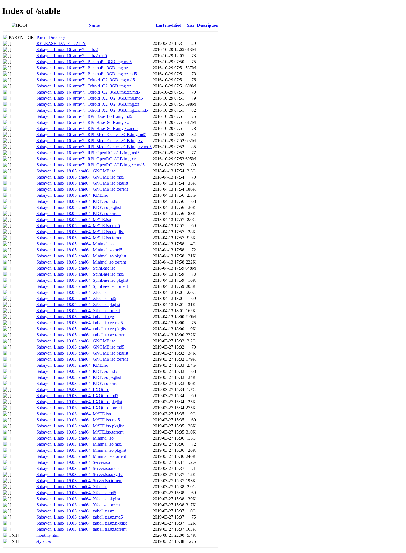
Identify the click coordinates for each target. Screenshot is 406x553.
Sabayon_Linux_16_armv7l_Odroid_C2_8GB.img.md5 (85, 80)
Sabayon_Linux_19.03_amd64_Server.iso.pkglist (79, 474)
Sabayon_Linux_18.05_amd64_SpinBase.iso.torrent (82, 286)
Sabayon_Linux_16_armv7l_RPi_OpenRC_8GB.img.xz (86, 158)
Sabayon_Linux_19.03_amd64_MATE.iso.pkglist (80, 426)
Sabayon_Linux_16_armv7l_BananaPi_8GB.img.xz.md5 (86, 73)
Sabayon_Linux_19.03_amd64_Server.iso (73, 462)
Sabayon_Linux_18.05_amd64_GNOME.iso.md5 (80, 177)
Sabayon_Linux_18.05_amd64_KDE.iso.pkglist (78, 207)
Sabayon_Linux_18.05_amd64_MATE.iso (73, 219)
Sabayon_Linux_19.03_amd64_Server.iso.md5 (77, 468)
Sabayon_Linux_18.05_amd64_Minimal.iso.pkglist (81, 256)
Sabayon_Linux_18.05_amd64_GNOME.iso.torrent (82, 189)
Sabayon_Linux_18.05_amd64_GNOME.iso (75, 171)
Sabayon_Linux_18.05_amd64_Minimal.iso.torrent (81, 262)
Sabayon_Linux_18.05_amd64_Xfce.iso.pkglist (78, 304)
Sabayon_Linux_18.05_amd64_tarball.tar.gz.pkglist (81, 328)
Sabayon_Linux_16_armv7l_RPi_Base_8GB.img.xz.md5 (87, 128)
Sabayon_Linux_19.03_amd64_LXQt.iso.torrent (79, 407)
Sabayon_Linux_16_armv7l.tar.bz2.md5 (71, 55)
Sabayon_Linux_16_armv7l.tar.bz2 (67, 49)
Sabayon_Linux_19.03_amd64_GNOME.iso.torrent (82, 359)
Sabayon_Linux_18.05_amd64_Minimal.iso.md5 (79, 250)
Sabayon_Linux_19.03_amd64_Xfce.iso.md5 (76, 492)
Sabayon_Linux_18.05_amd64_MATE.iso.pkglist (80, 231)
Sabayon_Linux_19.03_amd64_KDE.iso (72, 365)
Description (207, 25)
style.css (43, 541)
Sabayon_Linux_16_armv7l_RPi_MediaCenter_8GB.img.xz (89, 140)
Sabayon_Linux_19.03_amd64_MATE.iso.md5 (78, 420)
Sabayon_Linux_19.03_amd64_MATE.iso (73, 413)
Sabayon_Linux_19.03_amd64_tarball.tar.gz (75, 511)
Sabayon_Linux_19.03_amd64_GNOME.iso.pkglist (82, 353)
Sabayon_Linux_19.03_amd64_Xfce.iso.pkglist (78, 498)
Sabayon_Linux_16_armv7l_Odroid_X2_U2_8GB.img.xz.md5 (92, 110)
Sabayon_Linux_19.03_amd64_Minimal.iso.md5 (79, 444)
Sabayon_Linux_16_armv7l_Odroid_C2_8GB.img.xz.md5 (88, 92)
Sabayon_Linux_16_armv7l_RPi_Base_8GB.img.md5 (84, 116)
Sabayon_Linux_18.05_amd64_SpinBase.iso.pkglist (82, 280)
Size (190, 25)
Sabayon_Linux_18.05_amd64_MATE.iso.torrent (79, 237)
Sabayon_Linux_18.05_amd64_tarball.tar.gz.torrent (81, 335)
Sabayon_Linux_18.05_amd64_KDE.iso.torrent (78, 213)
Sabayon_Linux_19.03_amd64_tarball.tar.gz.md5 (79, 517)
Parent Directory (50, 37)
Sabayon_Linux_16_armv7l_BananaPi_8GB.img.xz (82, 67)
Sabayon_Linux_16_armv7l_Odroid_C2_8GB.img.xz (83, 86)
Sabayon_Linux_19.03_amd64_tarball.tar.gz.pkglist (81, 523)
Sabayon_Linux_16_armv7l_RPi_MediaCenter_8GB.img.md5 (91, 134)
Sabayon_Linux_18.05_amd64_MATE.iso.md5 (78, 225)
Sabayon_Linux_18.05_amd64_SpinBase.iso (75, 268)
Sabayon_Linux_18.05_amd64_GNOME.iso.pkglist (82, 183)
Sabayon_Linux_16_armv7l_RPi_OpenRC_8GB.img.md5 (87, 152)
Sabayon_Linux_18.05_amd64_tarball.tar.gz (75, 316)
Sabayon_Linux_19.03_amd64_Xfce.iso (71, 486)
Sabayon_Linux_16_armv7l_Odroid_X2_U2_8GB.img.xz (87, 104)
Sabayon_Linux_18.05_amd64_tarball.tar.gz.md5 (79, 322)
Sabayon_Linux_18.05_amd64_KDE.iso (72, 195)
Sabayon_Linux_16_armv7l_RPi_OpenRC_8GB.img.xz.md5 (90, 165)
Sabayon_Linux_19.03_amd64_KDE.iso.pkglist (78, 377)
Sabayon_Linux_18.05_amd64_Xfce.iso (71, 292)
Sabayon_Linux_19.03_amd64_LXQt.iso (72, 389)
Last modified (168, 25)
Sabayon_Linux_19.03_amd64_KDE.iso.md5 (76, 371)
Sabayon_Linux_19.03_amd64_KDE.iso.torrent (78, 383)
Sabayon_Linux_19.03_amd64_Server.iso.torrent (79, 480)
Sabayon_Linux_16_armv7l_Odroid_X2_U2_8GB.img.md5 (89, 98)
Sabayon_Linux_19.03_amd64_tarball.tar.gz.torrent (81, 529)
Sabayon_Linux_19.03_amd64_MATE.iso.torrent (79, 432)
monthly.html (47, 535)
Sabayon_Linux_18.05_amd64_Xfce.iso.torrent (78, 310)
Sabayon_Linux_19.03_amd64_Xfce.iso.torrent (78, 505)
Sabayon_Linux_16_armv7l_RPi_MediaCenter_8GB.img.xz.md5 (94, 146)
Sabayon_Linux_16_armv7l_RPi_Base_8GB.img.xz (82, 122)
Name (94, 25)
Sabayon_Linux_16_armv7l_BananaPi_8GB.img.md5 (84, 61)
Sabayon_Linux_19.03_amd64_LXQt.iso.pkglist (79, 401)
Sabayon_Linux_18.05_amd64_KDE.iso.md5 (76, 201)
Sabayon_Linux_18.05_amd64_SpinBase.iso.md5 (80, 274)
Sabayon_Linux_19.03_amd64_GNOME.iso (75, 341)
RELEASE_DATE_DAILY (61, 43)
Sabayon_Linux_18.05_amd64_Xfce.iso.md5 (76, 298)
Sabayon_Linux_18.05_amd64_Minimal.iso (75, 243)
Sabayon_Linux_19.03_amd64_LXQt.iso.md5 (77, 395)
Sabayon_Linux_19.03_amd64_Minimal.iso (75, 438)
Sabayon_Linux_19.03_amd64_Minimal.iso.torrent (81, 456)
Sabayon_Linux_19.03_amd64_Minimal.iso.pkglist (81, 450)
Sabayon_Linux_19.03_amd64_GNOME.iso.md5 (80, 347)
